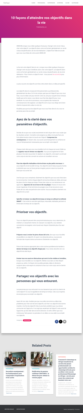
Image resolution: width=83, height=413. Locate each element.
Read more (9, 393)
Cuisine (33, 2)
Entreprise (60, 2)
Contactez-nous (20, 409)
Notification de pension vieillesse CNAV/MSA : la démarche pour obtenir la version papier (40, 374)
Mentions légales (9, 409)
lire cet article (57, 74)
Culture (67, 2)
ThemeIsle (77, 409)
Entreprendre (51, 2)
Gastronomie (75, 2)
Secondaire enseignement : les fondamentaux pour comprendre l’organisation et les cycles (15, 374)
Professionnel (41, 2)
